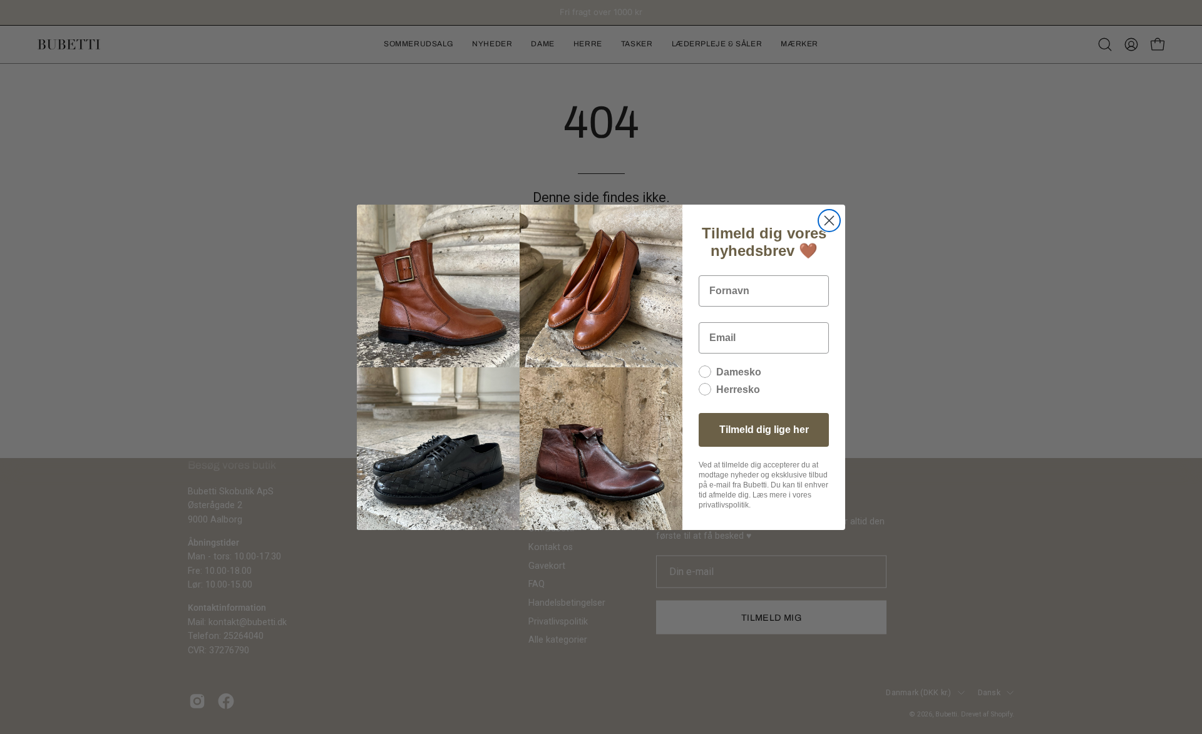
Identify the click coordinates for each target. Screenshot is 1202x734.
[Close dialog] (829, 221)
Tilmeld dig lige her (764, 429)
